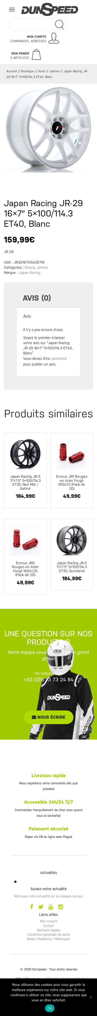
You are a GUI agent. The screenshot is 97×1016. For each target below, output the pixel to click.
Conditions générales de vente (48, 934)
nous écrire (50, 717)
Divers (30, 267)
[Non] (90, 997)
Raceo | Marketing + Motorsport (48, 939)
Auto (41, 71)
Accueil (11, 71)
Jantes (54, 71)
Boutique (27, 71)
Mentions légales (48, 930)
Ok (50, 1008)
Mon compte (48, 921)
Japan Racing (29, 273)
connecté (59, 359)
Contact (48, 926)
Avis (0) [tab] (37, 297)
